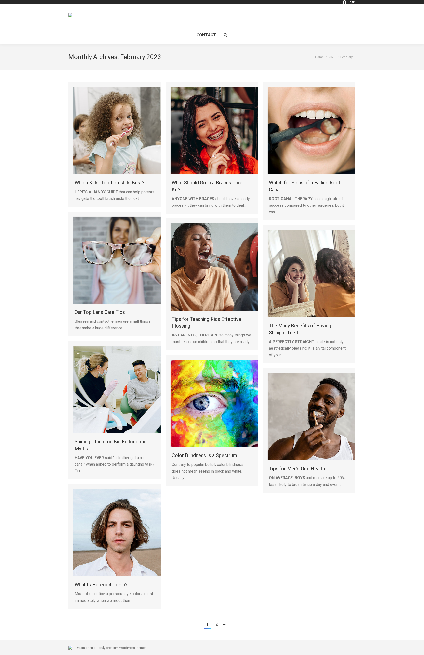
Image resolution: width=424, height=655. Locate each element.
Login (352, 2)
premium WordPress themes (126, 648)
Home (319, 57)
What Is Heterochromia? (101, 585)
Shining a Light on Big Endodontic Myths (111, 445)
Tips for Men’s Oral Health (297, 469)
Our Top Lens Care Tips (100, 312)
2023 (332, 57)
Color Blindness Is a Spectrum (204, 455)
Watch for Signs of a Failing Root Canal (304, 186)
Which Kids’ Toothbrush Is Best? (109, 183)
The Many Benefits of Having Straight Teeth (300, 329)
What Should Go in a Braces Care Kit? (207, 186)
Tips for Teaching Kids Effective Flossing (206, 322)
